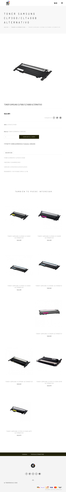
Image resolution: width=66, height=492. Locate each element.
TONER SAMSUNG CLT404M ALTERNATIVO (49, 333)
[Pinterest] (60, 118)
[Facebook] (54, 118)
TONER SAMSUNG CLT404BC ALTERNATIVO (49, 286)
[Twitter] (57, 118)
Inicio (6, 27)
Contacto (24, 454)
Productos (26, 144)
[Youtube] (40, 474)
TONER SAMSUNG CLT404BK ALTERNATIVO (19, 381)
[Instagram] (33, 474)
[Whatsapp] (36, 474)
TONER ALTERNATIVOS (18, 27)
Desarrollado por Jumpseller (53, 489)
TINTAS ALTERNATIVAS (37, 454)
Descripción (8, 152)
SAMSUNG (32, 144)
